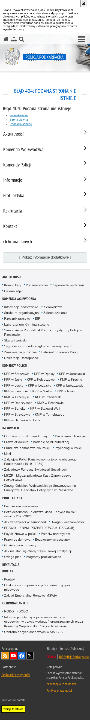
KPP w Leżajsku (39, 385)
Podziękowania (37, 285)
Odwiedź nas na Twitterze (30, 655)
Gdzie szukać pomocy (20, 545)
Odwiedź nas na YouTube (13, 655)
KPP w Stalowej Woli (45, 408)
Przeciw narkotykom (55, 534)
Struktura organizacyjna (21, 313)
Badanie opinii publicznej (51, 442)
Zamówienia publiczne (20, 352)
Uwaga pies (12, 557)
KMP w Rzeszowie (50, 403)
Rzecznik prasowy (17, 318)
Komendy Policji (14, 365)
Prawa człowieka (16, 442)
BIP (37, 318)
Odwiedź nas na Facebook (21, 655)
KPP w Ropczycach (18, 403)
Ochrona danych (15, 603)
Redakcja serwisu (21, 124)
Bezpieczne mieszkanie (21, 506)
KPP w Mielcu (42, 391)
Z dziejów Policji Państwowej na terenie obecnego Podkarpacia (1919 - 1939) (40, 462)
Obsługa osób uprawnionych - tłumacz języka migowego (37, 587)
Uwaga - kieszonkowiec (68, 522)
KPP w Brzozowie (17, 374)
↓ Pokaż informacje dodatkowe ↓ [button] (45, 257)
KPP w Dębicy (44, 374)
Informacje (11, 428)
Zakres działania (55, 313)
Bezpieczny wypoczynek (52, 539)
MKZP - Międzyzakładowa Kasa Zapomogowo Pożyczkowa (37, 478)
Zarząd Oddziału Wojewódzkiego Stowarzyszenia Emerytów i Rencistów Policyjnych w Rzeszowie (40, 488)
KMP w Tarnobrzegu (49, 414)
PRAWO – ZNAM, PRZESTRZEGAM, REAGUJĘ (39, 528)
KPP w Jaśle (13, 379)
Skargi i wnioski (15, 340)
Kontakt (8, 571)
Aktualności (11, 276)
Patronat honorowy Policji (59, 352)
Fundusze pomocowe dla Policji (27, 448)
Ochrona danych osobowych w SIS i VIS (33, 632)
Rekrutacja (10, 564)
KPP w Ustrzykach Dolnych (23, 420)
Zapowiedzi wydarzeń (68, 285)
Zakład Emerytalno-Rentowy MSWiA (30, 595)
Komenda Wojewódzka (19, 298)
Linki (7, 453)
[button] (81, 39)
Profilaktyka (12, 498)
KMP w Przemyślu (17, 397)
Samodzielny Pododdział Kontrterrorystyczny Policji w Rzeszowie (43, 332)
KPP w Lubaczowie (70, 385)
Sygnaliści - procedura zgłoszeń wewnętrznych (38, 346)
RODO (9, 611)
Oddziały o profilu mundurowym (27, 436)
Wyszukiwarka (19, 115)
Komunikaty (12, 285)
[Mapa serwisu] (14, 39)
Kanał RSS (5, 655)
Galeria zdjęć (13, 291)
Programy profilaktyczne (43, 557)
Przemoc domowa (17, 539)
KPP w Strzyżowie (17, 414)
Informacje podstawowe (21, 307)
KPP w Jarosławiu (72, 374)
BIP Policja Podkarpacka (74, 656)
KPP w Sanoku (15, 408)
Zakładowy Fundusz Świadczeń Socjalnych (35, 469)
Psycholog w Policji (68, 448)
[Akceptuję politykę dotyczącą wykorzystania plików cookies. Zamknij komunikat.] (83, 3)
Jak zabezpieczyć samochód (25, 522)
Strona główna (19, 119)
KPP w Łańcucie (16, 391)
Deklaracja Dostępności (21, 358)
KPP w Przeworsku (49, 397)
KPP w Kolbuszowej (41, 379)
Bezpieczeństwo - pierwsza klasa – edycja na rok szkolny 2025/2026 (39, 514)
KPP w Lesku (13, 385)
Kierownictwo (53, 307)
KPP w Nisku (66, 391)
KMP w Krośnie (71, 379)
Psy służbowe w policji (20, 534)
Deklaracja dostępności (15, 674)
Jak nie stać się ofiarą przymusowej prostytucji (38, 551)
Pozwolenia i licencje (70, 436)
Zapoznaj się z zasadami (61, 684)
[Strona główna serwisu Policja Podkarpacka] (6, 39)
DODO (23, 611)
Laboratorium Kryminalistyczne (26, 324)
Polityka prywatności (59, 690)
